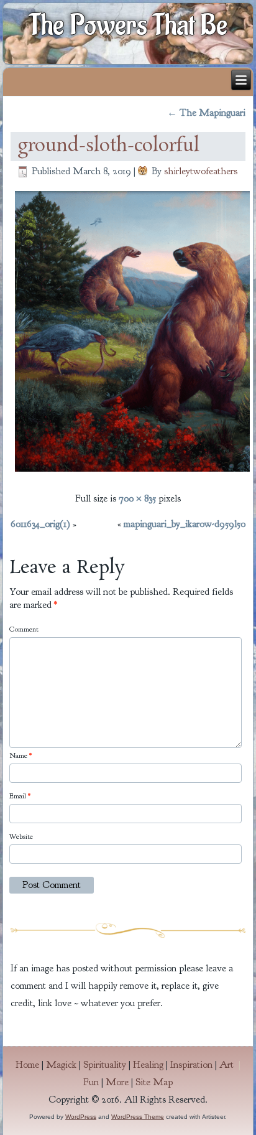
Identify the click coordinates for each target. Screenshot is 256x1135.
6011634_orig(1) (40, 524)
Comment (24, 629)
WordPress (80, 1116)
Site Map (154, 1082)
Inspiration (191, 1064)
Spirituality (104, 1064)
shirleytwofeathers (200, 171)
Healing (148, 1064)
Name (20, 755)
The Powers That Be (128, 25)
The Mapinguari (206, 112)
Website (21, 836)
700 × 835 (137, 498)
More (117, 1082)
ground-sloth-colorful (108, 146)
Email (19, 796)
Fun (91, 1082)
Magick (61, 1064)
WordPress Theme (137, 1116)
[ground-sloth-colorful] (132, 473)
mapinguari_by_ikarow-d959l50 (184, 524)
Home (27, 1064)
